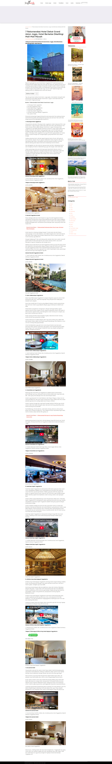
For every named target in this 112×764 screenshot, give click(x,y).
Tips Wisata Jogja (74, 228)
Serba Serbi (72, 220)
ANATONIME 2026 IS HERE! (77, 102)
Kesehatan (78, 3)
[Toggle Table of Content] (36, 94)
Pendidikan (61, 3)
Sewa (71, 224)
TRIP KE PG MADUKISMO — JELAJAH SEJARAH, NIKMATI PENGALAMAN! (75, 84)
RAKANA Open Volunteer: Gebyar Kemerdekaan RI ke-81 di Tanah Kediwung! (76, 140)
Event (67, 3)
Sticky (71, 226)
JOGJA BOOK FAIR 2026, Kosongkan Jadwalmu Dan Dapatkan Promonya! (75, 121)
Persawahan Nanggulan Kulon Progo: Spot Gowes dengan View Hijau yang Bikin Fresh (76, 177)
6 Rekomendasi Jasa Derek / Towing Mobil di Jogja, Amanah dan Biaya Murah (77, 185)
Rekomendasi (31, 39)
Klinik (71, 213)
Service (71, 222)
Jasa (71, 209)
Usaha (72, 3)
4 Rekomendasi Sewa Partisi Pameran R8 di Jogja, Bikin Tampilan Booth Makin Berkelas (77, 188)
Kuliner (54, 3)
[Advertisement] (56, 15)
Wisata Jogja (48, 3)
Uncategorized (73, 230)
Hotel (30, 26)
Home (41, 3)
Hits (71, 205)
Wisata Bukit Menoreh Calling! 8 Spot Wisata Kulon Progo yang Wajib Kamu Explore (77, 158)
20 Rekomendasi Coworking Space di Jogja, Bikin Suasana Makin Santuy (77, 191)
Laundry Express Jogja (73, 197)
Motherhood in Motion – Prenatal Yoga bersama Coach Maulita (76, 65)
